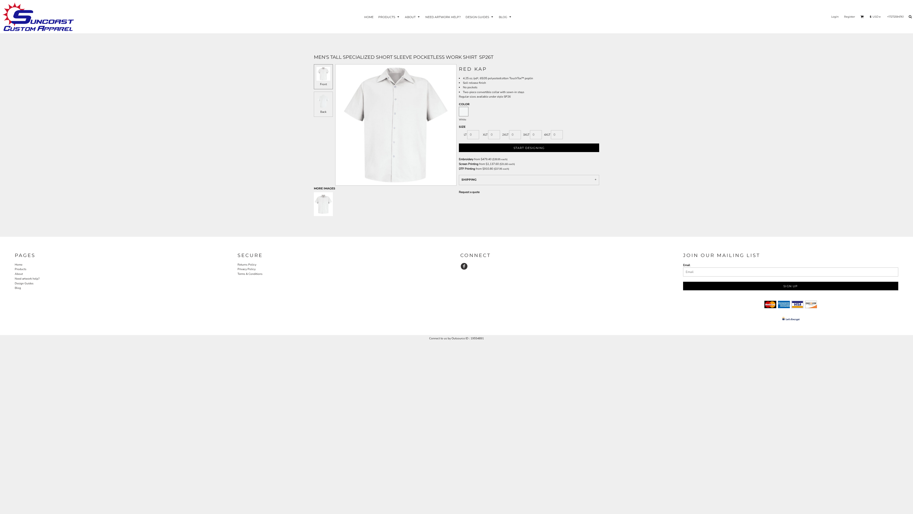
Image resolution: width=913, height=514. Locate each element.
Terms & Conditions (250, 274)
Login (835, 16)
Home (18, 265)
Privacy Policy (247, 269)
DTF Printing (467, 169)
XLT (485, 135)
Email (686, 265)
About (19, 274)
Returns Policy (247, 265)
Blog (18, 288)
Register (849, 16)
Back (323, 112)
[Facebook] (464, 266)
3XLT (526, 135)
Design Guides (24, 283)
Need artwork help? (27, 279)
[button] (389, 17)
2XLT (505, 135)
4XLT (547, 135)
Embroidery (466, 159)
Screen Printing (468, 164)
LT (465, 135)
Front (323, 84)
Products (20, 269)
